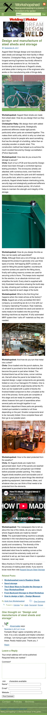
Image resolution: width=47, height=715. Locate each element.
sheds (26, 605)
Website (5, 692)
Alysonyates (15, 626)
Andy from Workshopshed (14, 601)
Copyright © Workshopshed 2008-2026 (14, 709)
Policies (18, 701)
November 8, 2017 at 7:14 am (14, 629)
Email (5, 688)
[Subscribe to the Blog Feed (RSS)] (44, 4)
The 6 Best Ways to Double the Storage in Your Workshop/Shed (23, 588)
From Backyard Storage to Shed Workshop (24, 592)
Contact (6, 701)
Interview (16, 605)
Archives (29, 701)
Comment (6, 661)
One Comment (39, 601)
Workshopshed (27, 4)
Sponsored (33, 605)
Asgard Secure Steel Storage (32, 569)
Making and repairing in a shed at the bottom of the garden (29, 9)
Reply (6, 644)
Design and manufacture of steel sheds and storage (22, 42)
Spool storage (10, 583)
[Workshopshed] (8, 11)
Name (5, 684)
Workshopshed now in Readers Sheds (22, 580)
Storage (40, 605)
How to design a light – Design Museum (22, 596)
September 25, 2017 (11, 48)
